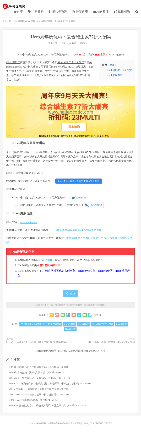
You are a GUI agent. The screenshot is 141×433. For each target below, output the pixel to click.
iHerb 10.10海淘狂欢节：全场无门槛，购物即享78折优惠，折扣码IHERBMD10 (50, 383)
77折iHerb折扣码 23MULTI (33, 324)
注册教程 (37, 11)
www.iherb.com (28, 222)
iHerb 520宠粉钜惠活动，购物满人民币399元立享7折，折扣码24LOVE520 (48, 405)
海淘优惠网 (15, 6)
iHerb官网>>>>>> (104, 54)
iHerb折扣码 (58, 66)
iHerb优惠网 (18, 21)
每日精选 (123, 11)
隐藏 (112, 65)
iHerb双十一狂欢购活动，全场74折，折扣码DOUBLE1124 (39, 378)
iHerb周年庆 (13, 62)
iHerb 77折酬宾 (54, 324)
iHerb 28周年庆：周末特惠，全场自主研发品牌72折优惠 (38, 389)
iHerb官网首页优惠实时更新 (58, 270)
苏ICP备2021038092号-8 (101, 423)
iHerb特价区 (105, 270)
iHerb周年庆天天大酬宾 (70, 62)
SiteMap (85, 423)
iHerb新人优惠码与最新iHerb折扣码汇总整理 (76, 230)
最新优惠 (82, 11)
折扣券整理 (59, 11)
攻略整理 (102, 11)
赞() (72, 293)
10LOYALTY (95, 205)
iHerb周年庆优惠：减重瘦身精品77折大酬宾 (111, 342)
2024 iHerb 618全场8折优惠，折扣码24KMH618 (34, 400)
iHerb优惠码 (18, 189)
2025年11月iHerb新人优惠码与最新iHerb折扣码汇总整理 (38, 367)
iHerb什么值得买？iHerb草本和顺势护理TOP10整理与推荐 (37, 342)
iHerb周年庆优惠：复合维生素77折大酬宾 (70, 36)
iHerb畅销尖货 (86, 270)
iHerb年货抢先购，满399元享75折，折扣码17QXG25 (36, 372)
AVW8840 (78, 54)
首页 (20, 11)
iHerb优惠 (30, 21)
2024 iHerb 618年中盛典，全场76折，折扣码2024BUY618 (39, 394)
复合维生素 (18, 66)
